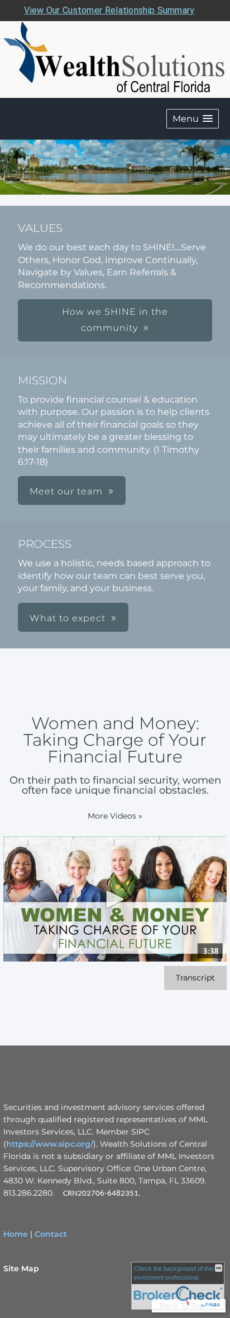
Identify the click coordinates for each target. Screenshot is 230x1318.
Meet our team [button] (66, 491)
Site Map (21, 1269)
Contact (51, 1234)
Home (15, 1234)
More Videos (115, 816)
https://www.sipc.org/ (49, 1144)
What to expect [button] (68, 618)
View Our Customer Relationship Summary (109, 10)
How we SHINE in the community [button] (115, 319)
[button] (192, 118)
